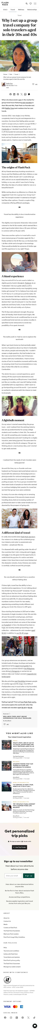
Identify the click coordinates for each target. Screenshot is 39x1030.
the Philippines (29, 668)
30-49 (24, 708)
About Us (6, 918)
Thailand (28, 283)
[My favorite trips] (30, 4)
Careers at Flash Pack (10, 927)
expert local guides (22, 666)
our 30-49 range (22, 633)
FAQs (5, 947)
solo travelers (27, 103)
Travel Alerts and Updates (12, 957)
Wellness (21, 9)
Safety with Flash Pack (11, 954)
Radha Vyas (9, 83)
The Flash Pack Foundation (12, 931)
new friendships (19, 681)
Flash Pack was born (28, 537)
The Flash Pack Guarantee (12, 963)
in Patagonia (14, 671)
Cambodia (5, 129)
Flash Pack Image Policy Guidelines (14, 937)
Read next (6, 714)
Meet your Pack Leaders (11, 934)
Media (5, 924)
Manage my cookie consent (12, 967)
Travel (13, 9)
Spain (33, 552)
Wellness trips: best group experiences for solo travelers (17, 717)
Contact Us (7, 921)
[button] (35, 1026)
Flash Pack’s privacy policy (12, 960)
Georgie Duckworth (18, 796)
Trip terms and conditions (11, 951)
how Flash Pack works (28, 702)
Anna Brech (8, 720)
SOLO (5, 9)
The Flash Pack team (18, 756)
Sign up (28, 876)
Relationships (32, 9)
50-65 (30, 708)
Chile (6, 555)
